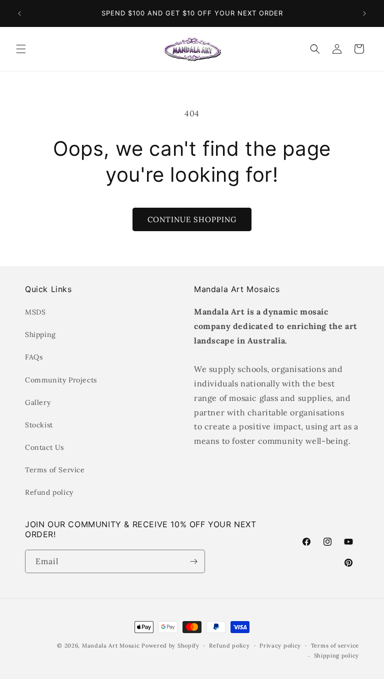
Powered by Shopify (171, 645)
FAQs (33, 356)
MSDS (35, 312)
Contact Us (44, 447)
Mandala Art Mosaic (111, 645)
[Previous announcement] (19, 13)
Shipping (40, 334)
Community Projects (61, 379)
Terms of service (335, 645)
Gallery (37, 402)
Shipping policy (337, 655)
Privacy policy (280, 645)
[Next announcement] (365, 13)
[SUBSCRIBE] (193, 561)
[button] (21, 49)
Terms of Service (55, 469)
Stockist (39, 424)
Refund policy (49, 492)
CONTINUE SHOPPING (192, 219)
